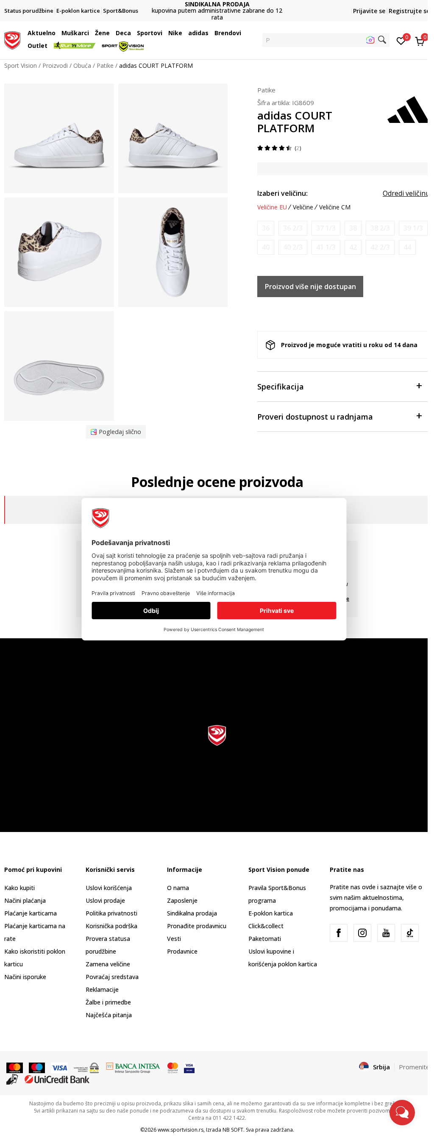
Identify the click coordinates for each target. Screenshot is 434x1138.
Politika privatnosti (111, 913)
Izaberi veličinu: (282, 193)
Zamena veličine (108, 964)
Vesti (174, 939)
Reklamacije (102, 989)
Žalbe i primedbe (108, 1002)
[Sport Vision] (12, 39)
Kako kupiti (19, 888)
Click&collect (266, 926)
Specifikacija (280, 386)
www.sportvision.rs (180, 1129)
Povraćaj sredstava (112, 977)
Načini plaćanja (25, 900)
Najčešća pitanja (109, 1015)
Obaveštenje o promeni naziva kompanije (217, 11)
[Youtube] (386, 932)
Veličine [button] (303, 207)
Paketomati (264, 939)
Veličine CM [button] (335, 207)
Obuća (82, 65)
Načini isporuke (25, 977)
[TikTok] (409, 932)
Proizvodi (55, 65)
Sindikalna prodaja (192, 913)
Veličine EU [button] (272, 207)
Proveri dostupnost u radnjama (315, 417)
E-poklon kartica (270, 913)
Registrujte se (409, 11)
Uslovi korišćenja (109, 888)
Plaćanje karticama (30, 913)
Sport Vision (20, 65)
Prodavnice (182, 951)
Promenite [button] (414, 1067)
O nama (178, 888)
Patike (105, 65)
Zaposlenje (182, 900)
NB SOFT (233, 1129)
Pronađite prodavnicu (196, 926)
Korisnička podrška (111, 926)
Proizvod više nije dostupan (310, 286)
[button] (57, 33)
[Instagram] (362, 932)
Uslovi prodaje (105, 900)
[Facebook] (338, 932)
